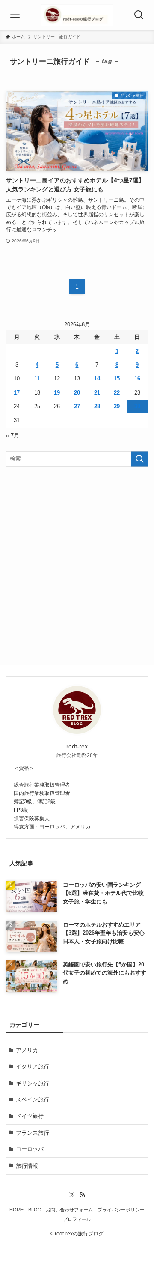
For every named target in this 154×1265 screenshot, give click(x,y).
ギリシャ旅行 (32, 1083)
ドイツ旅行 (30, 1116)
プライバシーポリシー (121, 1209)
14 (97, 378)
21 (97, 392)
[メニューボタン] (15, 15)
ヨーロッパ (30, 1149)
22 (117, 392)
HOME (16, 1209)
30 (137, 406)
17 (17, 392)
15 (117, 378)
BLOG (34, 1209)
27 (77, 406)
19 (57, 392)
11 (37, 378)
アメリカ (27, 1050)
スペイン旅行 (32, 1099)
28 (97, 406)
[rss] (82, 1195)
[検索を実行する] (139, 459)
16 (137, 378)
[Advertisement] (77, 555)
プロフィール (77, 1219)
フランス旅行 (32, 1133)
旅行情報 (27, 1166)
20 (77, 392)
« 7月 (12, 435)
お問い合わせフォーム (69, 1209)
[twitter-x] (72, 1195)
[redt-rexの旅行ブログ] (77, 15)
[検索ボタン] (139, 15)
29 (117, 406)
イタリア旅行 (32, 1066)
